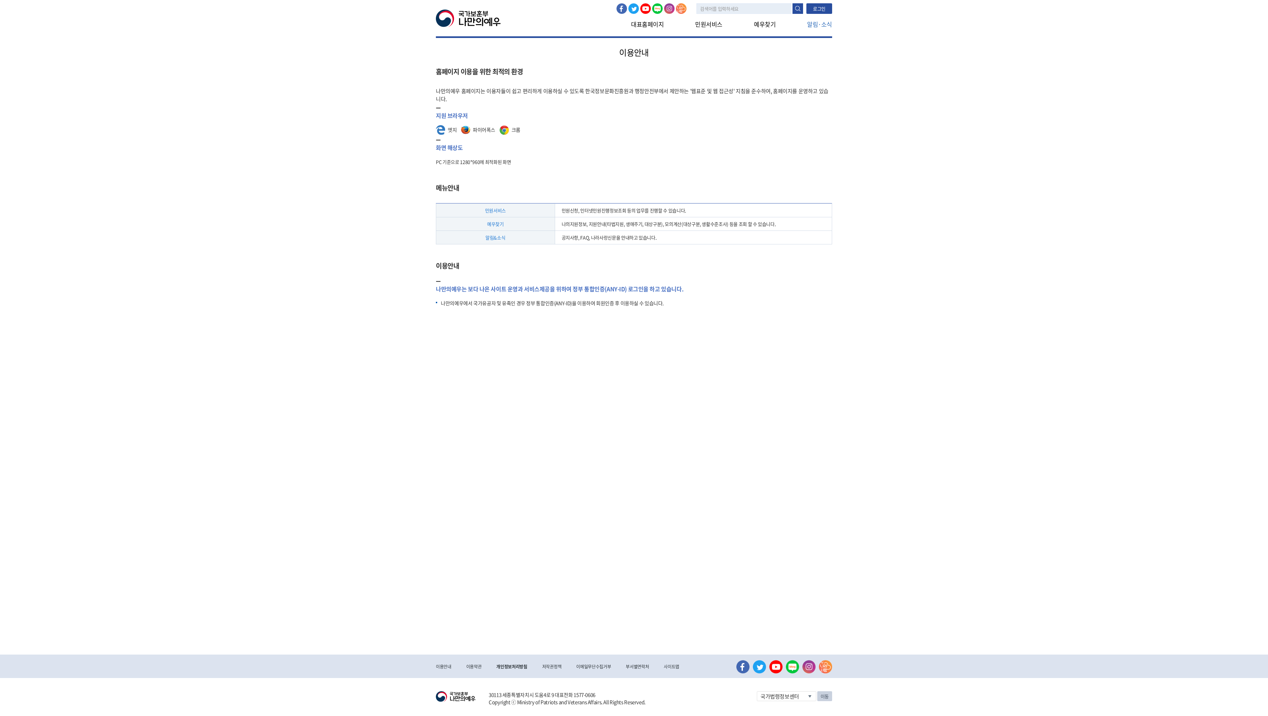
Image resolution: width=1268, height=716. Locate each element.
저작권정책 (551, 666)
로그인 (819, 8)
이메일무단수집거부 (593, 666)
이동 (825, 696)
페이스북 (621, 8)
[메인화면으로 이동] (468, 17)
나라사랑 (681, 8)
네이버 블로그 (657, 8)
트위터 (633, 8)
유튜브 (645, 8)
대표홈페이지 (647, 24)
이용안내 (443, 666)
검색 (797, 8)
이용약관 (474, 666)
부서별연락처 (637, 666)
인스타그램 (669, 8)
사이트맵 (671, 666)
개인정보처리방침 (511, 666)
